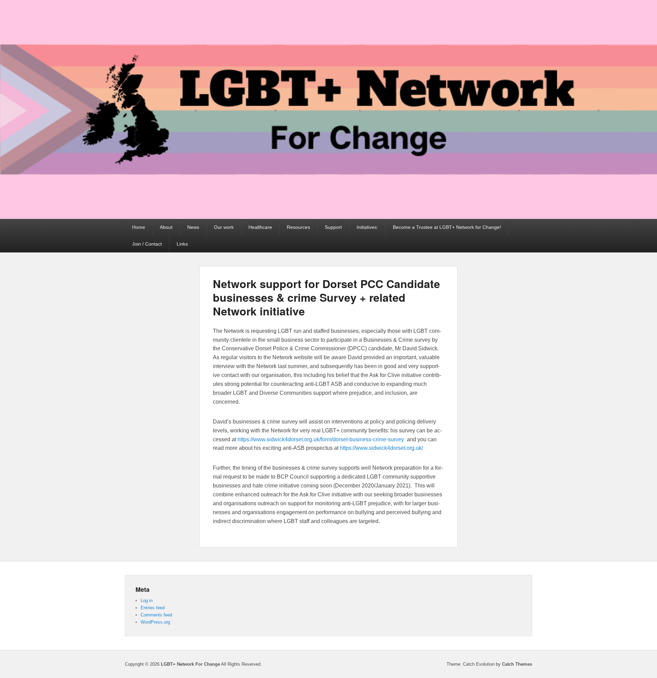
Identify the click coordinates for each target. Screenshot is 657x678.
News (193, 227)
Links (182, 244)
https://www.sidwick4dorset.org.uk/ (381, 448)
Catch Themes (517, 664)
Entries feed (153, 607)
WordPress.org (155, 622)
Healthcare (260, 227)
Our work (224, 227)
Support (333, 227)
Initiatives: (367, 227)
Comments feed (156, 614)
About (166, 227)
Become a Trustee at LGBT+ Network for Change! (447, 227)
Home (138, 227)
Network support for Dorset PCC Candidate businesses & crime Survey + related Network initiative (326, 297)
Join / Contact (147, 244)
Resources (298, 227)
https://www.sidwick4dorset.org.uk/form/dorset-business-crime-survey (320, 439)
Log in (147, 600)
